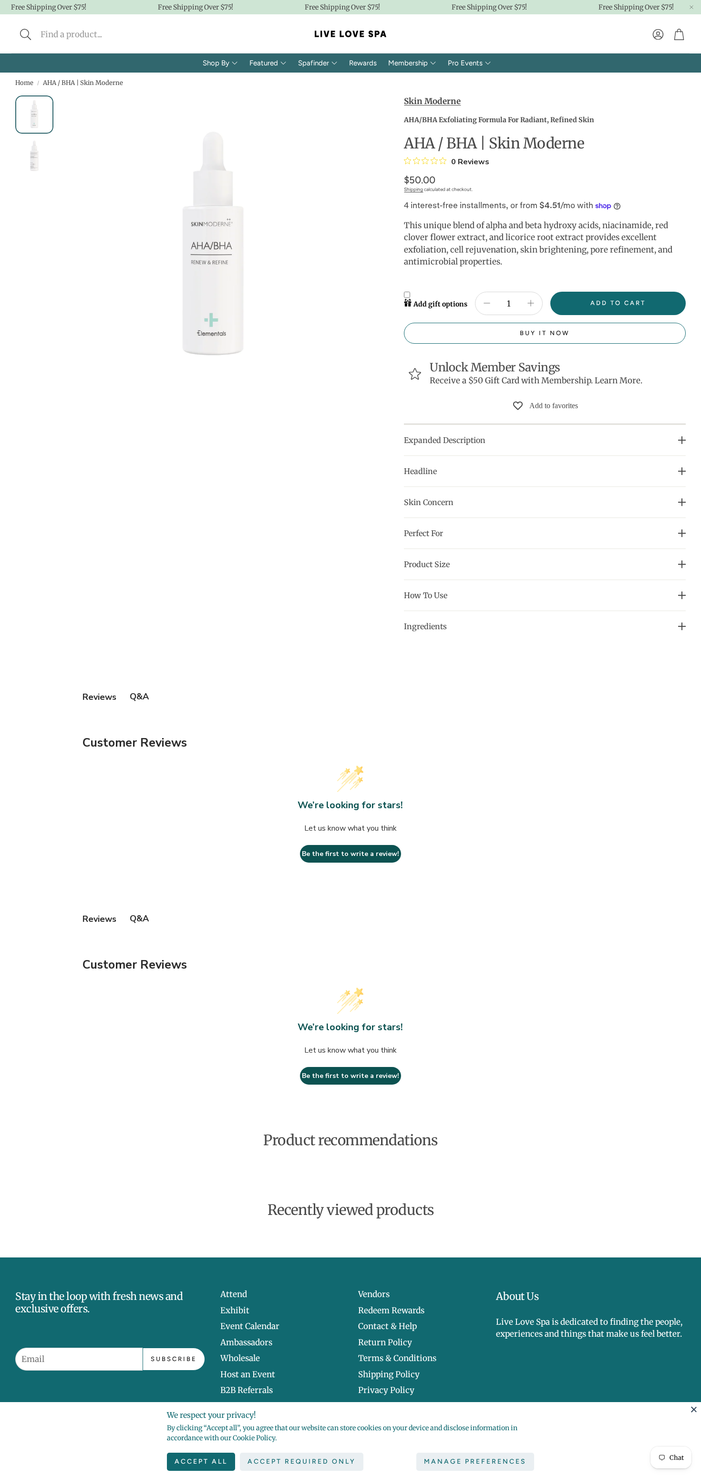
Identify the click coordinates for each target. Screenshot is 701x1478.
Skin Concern (429, 502)
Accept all (201, 1461)
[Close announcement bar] (691, 7)
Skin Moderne (432, 101)
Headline (420, 471)
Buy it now (545, 333)
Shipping (413, 189)
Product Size (427, 564)
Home (24, 83)
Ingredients (425, 626)
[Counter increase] (530, 303)
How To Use (425, 595)
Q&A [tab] (139, 696)
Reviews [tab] (99, 697)
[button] (89, 34)
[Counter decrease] (486, 303)
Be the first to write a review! (350, 853)
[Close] (694, 1409)
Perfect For (423, 533)
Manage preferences (475, 1461)
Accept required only (301, 1461)
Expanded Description (444, 440)
